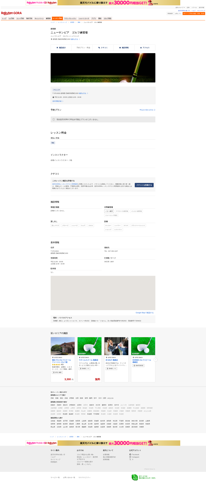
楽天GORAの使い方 (184, 10)
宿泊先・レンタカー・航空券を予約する (87, 458)
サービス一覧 (55, 477)
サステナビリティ (85, 477)
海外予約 (29, 18)
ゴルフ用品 (107, 18)
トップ (4, 18)
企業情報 (106, 454)
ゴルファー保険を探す (85, 462)
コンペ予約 (20, 18)
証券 (188, 7)
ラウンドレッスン (70, 18)
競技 (99, 18)
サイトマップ (201, 10)
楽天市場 (201, 7)
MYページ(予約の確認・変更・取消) (193, 13)
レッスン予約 (57, 18)
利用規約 (54, 462)
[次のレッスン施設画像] (155, 359)
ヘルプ (193, 10)
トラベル (194, 7)
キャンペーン (39, 18)
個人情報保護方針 (109, 457)
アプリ (94, 18)
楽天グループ (179, 7)
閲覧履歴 (170, 13)
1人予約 (11, 18)
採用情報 (106, 459)
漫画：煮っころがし (84, 464)
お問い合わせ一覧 (69, 477)
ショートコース (84, 18)
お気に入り (178, 13)
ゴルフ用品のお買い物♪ (85, 454)
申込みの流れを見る (146, 110)
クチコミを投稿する (144, 185)
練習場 (48, 18)
